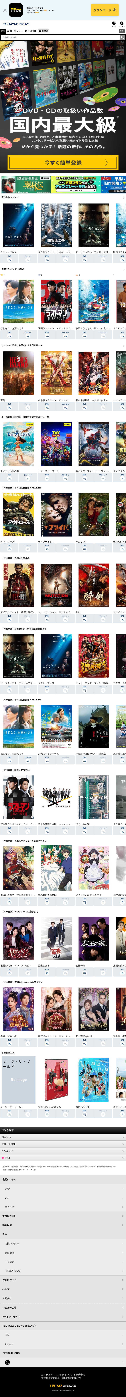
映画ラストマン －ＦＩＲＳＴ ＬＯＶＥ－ (61, 328)
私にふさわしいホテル (49, 1106)
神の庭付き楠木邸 (47, 894)
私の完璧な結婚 (84, 1036)
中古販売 (9, 1261)
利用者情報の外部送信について (14, 1170)
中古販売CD (32, 31)
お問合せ (7, 1298)
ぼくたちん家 (83, 824)
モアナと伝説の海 (9, 470)
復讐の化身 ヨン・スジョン (15, 965)
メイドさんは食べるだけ (88, 894)
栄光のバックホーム (48, 753)
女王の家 (80, 965)
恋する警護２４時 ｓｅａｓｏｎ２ (56, 824)
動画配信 (45, 31)
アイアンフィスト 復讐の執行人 (17, 612)
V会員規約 (14, 1167)
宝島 (2, 400)
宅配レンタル (12, 1243)
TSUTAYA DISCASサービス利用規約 (32, 1167)
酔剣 (78, 612)
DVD (3, 31)
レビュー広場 (9, 1307)
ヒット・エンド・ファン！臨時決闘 (94, 682)
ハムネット (81, 541)
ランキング (7, 1151)
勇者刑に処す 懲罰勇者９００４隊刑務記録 (23, 894)
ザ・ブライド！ (46, 541)
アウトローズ (7, 541)
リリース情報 (9, 1144)
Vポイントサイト (11, 1316)
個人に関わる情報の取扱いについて (83, 1167)
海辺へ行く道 (83, 1106)
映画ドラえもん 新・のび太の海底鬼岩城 (98, 328)
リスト (114, 26)
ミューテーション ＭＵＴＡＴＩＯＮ (57, 612)
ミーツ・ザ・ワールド (12, 1106)
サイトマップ (31, 1170)
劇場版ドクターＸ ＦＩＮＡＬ (54, 400)
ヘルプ (5, 1289)
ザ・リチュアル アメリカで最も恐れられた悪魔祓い (28, 682)
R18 (121, 31)
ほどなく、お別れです (12, 328)
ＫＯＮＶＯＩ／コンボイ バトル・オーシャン (62, 252)
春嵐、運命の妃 (8, 1036)
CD (11, 31)
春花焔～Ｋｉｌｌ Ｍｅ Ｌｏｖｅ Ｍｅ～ (61, 1036)
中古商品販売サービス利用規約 (58, 1167)
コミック (20, 31)
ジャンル (6, 1137)
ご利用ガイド (9, 1280)
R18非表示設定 (13, 1270)
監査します (44, 965)
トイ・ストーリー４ (48, 470)
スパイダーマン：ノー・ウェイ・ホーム (96, 470)
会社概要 (6, 1167)
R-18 (7, 1158)
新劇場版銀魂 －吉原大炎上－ (92, 400)
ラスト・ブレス (8, 252)
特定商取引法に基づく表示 (106, 1167)
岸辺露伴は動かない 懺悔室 (91, 753)
